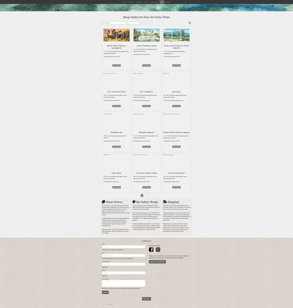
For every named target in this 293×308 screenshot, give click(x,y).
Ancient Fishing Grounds (146, 46)
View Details (116, 65)
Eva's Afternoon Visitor (116, 92)
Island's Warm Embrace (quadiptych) (116, 47)
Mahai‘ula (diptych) (146, 132)
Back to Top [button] (146, 299)
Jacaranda (176, 92)
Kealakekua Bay (116, 132)
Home (124, 2)
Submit (105, 292)
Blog (162, 2)
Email (103, 253)
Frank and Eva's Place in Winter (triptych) (176, 47)
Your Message (105, 279)
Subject (103, 270)
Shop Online (154, 2)
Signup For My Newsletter (157, 261)
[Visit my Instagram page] (158, 249)
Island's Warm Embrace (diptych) (176, 132)
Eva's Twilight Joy (146, 92)
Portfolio (131, 2)
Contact (168, 2)
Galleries (139, 2)
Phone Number (105, 261)
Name (103, 244)
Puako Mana (116, 173)
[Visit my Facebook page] (151, 249)
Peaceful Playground (176, 173)
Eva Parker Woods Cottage (146, 173)
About (146, 2)
